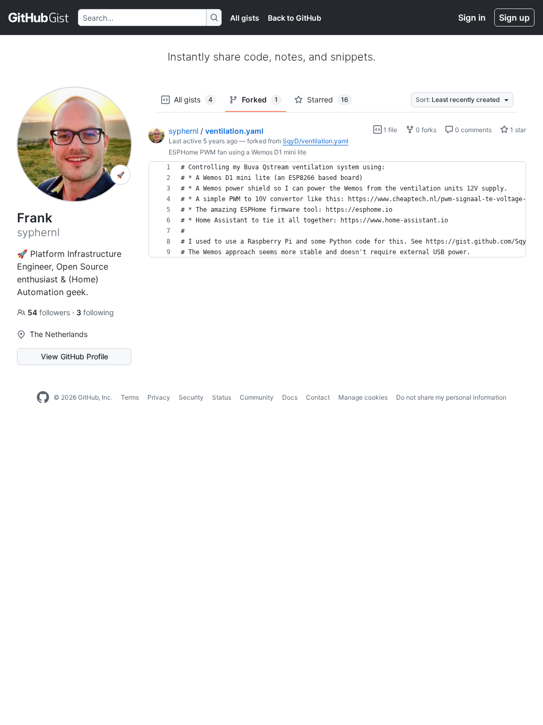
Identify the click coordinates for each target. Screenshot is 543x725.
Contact (318, 397)
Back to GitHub (294, 17)
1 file (389, 130)
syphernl (183, 130)
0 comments (472, 130)
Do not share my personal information (451, 397)
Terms (130, 397)
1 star (517, 130)
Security (191, 397)
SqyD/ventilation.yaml (315, 141)
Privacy (158, 397)
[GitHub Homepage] (43, 397)
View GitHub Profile (74, 356)
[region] (337, 209)
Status (221, 397)
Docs (289, 397)
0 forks (425, 130)
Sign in (472, 17)
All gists (244, 17)
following (95, 312)
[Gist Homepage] (38, 17)
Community (257, 397)
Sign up (514, 17)
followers (50, 312)
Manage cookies (363, 397)
